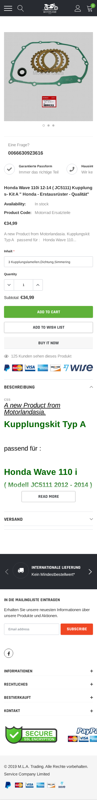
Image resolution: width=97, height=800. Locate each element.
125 (14, 356)
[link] (8, 653)
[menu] (8, 8)
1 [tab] (44, 125)
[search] (21, 8)
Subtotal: (11, 297)
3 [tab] (53, 125)
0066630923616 (25, 153)
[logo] (50, 8)
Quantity (10, 274)
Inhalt (9, 251)
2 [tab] (48, 125)
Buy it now (48, 343)
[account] (78, 8)
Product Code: (18, 212)
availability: (15, 204)
